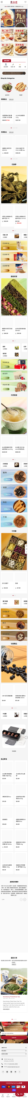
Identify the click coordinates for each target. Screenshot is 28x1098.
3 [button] (15, 1019)
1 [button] (13, 26)
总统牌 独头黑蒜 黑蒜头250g (20, 797)
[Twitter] (19, 1071)
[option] (14, 18)
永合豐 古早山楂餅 (20, 775)
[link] (8, 1095)
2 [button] (14, 26)
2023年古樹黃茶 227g (20, 116)
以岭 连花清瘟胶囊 (7, 696)
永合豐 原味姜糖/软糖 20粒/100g (7, 775)
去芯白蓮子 (5, 583)
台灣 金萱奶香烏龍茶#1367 (20, 329)
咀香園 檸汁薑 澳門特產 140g (20, 843)
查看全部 (11, 99)
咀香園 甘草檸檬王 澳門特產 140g (21, 866)
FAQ (22, 6)
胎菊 (16, 583)
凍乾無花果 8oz (6, 797)
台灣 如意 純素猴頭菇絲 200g (7, 866)
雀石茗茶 (7, 95)
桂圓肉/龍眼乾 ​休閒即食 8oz (21, 820)
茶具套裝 (14, 751)
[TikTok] (11, 1071)
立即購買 (5, 237)
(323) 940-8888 (13, 1064)
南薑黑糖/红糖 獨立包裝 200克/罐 (7, 116)
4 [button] (16, 158)
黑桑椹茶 (4, 819)
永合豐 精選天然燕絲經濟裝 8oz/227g (7, 448)
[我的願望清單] (25, 2)
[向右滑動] (24, 899)
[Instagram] (7, 1071)
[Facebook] (3, 1071)
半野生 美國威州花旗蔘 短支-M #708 (7, 217)
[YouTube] (15, 1071)
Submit (14, 1037)
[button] (26, 88)
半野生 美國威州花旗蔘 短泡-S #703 (20, 217)
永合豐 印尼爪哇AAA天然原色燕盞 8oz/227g (20, 448)
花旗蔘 (20, 95)
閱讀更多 (14, 964)
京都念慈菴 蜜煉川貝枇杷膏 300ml (20, 697)
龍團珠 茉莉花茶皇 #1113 (6, 149)
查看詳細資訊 (6, 1009)
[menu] (2, 2)
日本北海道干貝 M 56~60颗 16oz (20, 149)
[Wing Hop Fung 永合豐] (14, 73)
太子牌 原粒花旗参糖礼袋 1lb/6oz (7, 843)
